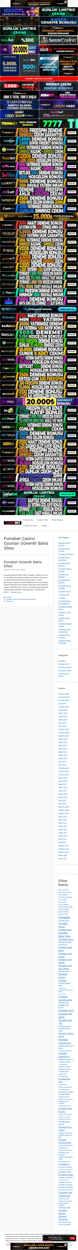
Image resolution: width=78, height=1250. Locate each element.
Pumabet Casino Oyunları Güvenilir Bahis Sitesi (21, 599)
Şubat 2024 (62, 749)
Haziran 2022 (63, 813)
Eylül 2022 (62, 803)
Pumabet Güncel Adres (64, 1030)
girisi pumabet (62, 899)
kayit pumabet (63, 911)
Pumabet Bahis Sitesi (64, 934)
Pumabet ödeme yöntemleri (63, 1204)
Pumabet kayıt (63, 1076)
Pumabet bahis (65, 930)
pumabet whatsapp (65, 1177)
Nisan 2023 (62, 781)
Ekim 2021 (62, 839)
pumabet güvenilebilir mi (65, 1050)
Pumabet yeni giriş (65, 1187)
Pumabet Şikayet (57, 520)
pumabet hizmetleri (63, 1064)
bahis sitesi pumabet (64, 892)
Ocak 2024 (62, 752)
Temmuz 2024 (63, 732)
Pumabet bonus (65, 939)
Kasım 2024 (63, 720)
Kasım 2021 (62, 836)
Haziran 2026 (63, 700)
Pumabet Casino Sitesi (64, 984)
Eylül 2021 (62, 842)
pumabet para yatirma (64, 1119)
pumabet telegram (64, 1161)
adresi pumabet (63, 890)
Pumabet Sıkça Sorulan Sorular (65, 1158)
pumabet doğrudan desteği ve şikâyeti (65, 990)
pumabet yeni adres (65, 1182)
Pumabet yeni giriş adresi (65, 1189)
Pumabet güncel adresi (65, 1035)
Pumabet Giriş (28, 520)
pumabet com (62, 988)
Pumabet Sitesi (63, 1147)
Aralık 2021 (62, 833)
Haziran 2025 (63, 707)
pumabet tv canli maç (65, 1167)
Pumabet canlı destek (65, 961)
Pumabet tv (64, 1164)
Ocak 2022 (62, 829)
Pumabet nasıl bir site (65, 1110)
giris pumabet (62, 902)
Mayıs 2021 (62, 855)
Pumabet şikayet (62, 1212)
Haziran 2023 (63, 774)
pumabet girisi (63, 1003)
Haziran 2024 (63, 736)
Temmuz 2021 (63, 849)
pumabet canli (62, 944)
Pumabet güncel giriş (64, 1041)
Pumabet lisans (62, 1084)
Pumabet (44, 526)
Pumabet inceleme (64, 1066)
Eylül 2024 (62, 726)
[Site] (39, 132)
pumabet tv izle (64, 1172)
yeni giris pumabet (64, 1224)
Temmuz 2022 (63, 810)
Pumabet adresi (63, 925)
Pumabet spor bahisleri (63, 1153)
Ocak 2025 (62, 716)
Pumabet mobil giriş (64, 1096)
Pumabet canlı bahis (65, 949)
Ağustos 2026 (63, 694)
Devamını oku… (16, 592)
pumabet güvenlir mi (65, 1059)
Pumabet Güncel (64, 1026)
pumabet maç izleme (65, 1092)
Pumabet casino (64, 971)
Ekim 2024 (62, 723)
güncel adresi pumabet (65, 907)
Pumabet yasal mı (63, 1180)
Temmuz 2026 (63, 697)
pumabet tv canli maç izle (65, 1169)
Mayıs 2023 (62, 778)
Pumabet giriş (66, 1010)
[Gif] (39, 217)
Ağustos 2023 (63, 768)
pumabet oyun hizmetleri (64, 1116)
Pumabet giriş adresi (65, 1015)
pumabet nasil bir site (64, 1105)
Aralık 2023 (62, 755)
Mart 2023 (62, 784)
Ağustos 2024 (63, 729)
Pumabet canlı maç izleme (65, 967)
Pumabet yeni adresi (65, 1185)
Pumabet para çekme (65, 1128)
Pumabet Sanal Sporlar (65, 1145)
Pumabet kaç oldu (64, 1080)
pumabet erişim (62, 994)
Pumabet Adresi (64, 591)
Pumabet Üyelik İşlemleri (65, 1201)
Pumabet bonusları (65, 942)
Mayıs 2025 (62, 710)
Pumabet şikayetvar (63, 1217)
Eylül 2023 (62, 765)
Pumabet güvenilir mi (64, 1055)
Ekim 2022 (62, 800)
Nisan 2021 (62, 858)
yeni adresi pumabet (64, 1222)
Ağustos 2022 (63, 807)
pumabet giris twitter (63, 1006)
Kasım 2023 (63, 758)
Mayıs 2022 (62, 816)
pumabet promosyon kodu (65, 1136)
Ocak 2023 (62, 791)
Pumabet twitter (65, 1174)
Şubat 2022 (62, 826)
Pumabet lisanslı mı (63, 1089)
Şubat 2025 (62, 713)
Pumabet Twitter (42, 520)
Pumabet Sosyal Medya (65, 1150)
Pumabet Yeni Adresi (30, 526)
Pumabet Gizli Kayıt (65, 554)
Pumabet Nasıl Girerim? (65, 1114)
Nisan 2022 (62, 820)
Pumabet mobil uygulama (65, 1099)
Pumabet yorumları (63, 1198)
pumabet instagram (64, 1069)
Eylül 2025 (62, 703)
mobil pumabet (63, 914)
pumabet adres (63, 921)
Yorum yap (9, 601)
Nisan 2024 (62, 742)
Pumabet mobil (64, 1094)
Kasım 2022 (62, 797)
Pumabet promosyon (65, 1133)
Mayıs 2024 (62, 739)
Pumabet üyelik (64, 1207)
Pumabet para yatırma (64, 1123)
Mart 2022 (62, 823)
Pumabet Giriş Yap (65, 1022)
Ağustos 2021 (63, 845)
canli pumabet (62, 894)
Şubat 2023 (62, 787)
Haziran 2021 (63, 852)
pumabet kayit (62, 1074)
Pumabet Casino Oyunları (62, 977)
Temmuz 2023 (63, 771)
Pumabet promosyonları (64, 1141)
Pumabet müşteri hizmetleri (63, 1102)
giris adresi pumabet (65, 897)
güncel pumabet (63, 909)
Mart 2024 (62, 745)
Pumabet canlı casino (65, 955)
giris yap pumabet (63, 904)
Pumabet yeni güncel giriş (65, 1194)
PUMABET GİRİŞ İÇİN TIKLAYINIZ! (39, 79)
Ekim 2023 (62, 762)
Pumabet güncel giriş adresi (65, 1047)
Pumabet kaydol (63, 1071)
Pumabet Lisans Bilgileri (65, 1087)
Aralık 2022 (62, 794)
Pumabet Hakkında (64, 1061)
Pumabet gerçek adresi (65, 998)
